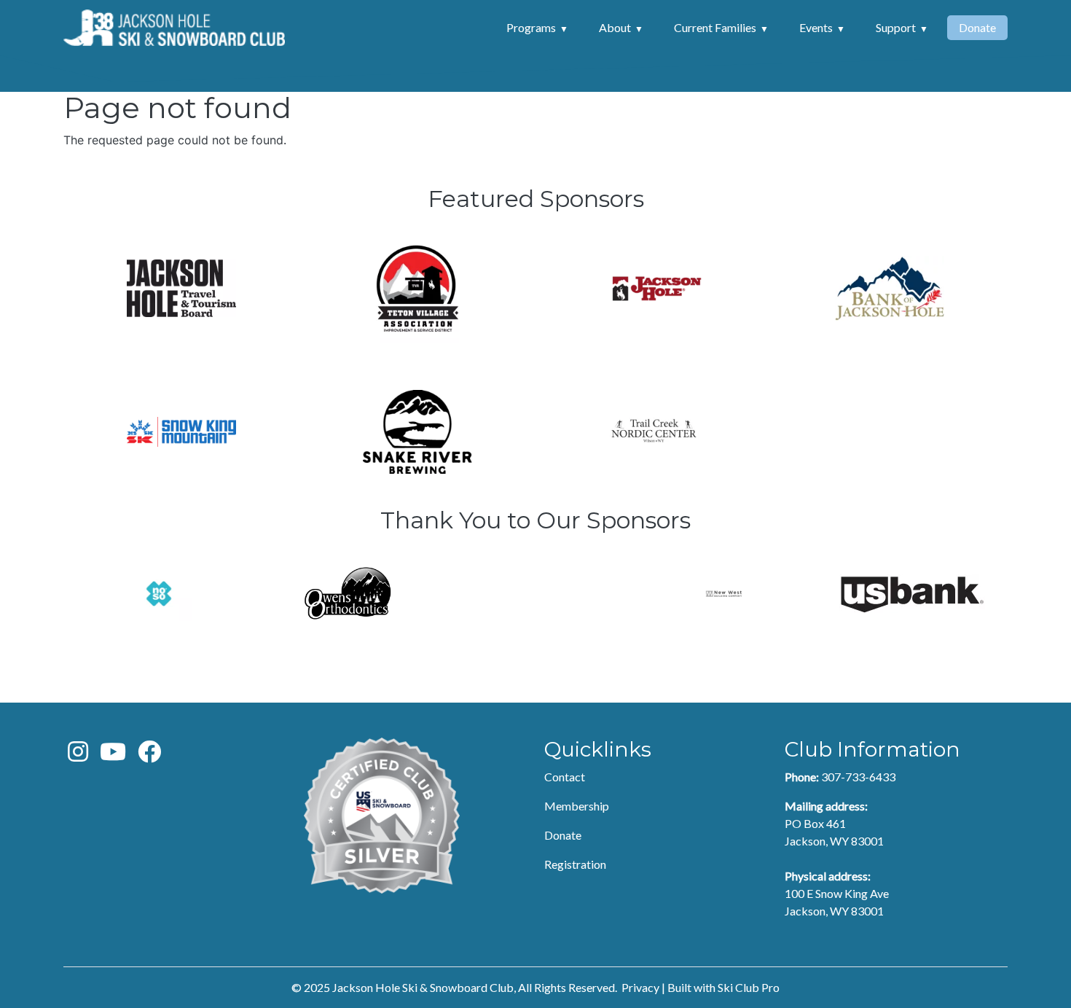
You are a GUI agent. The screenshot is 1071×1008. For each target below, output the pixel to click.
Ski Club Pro (749, 987)
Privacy (640, 987)
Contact (564, 777)
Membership (576, 806)
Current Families (715, 27)
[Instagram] (78, 755)
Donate (977, 27)
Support (896, 27)
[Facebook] (149, 755)
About (615, 27)
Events (816, 27)
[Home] (174, 28)
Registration (575, 864)
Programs (531, 27)
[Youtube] (113, 755)
